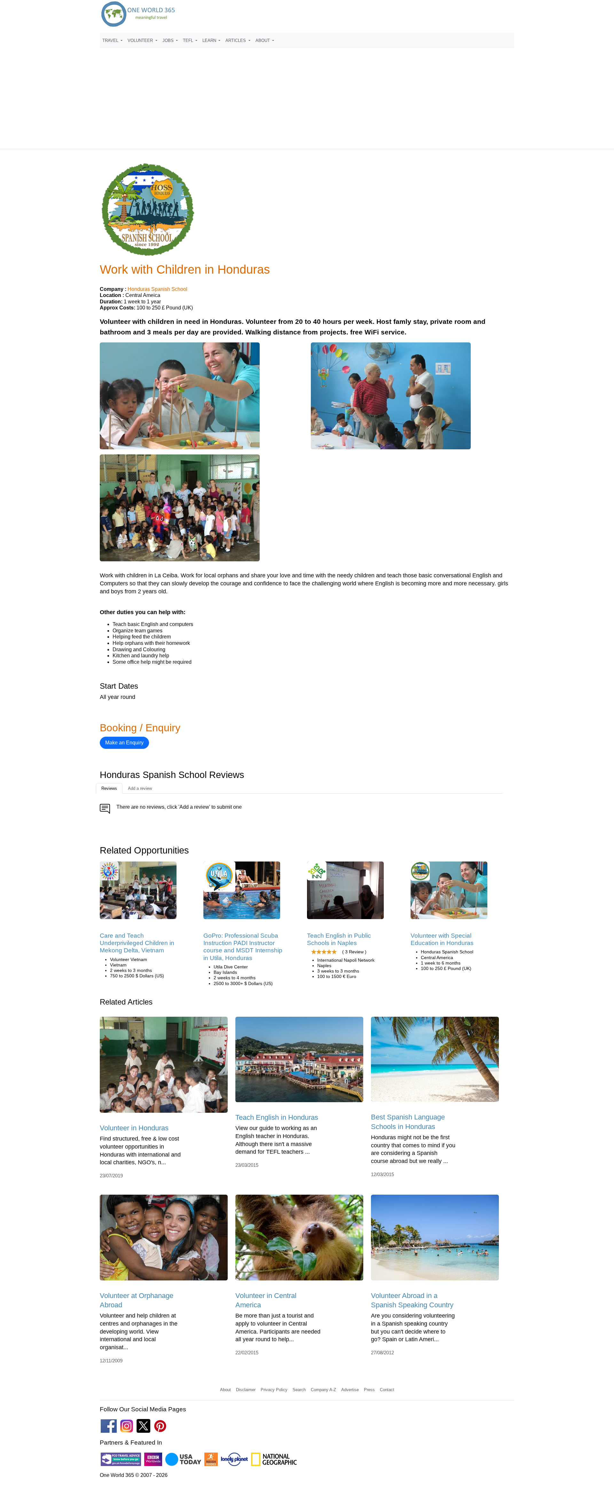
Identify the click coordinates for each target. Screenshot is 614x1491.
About (225, 1389)
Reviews (109, 788)
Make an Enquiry (124, 742)
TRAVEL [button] (111, 40)
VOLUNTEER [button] (141, 40)
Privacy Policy (274, 1389)
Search (299, 1389)
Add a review (140, 788)
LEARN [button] (209, 40)
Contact (387, 1389)
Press (369, 1389)
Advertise (350, 1389)
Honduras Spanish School (157, 289)
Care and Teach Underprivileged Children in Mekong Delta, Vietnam (137, 943)
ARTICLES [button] (236, 40)
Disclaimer (246, 1389)
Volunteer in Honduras (134, 1128)
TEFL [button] (188, 40)
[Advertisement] (307, 95)
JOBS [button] (168, 40)
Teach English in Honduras (276, 1117)
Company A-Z (323, 1389)
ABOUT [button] (263, 40)
